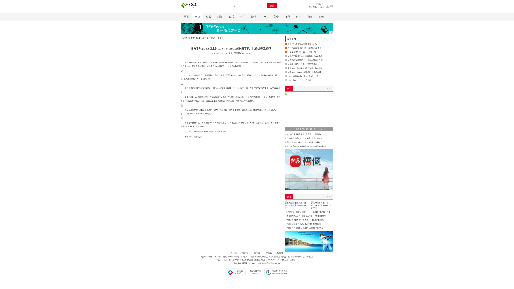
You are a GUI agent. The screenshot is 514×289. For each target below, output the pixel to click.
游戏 (253, 16)
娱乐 (231, 16)
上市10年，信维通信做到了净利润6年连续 (304, 68)
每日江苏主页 (202, 38)
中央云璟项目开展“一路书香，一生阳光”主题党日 (305, 220)
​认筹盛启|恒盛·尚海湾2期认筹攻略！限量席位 (303, 224)
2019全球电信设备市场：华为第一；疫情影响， (304, 134)
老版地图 (257, 253)
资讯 (197, 17)
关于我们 (233, 253)
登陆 (331, 6)
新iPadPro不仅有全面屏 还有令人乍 (301, 44)
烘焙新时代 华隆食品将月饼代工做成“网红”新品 (304, 228)
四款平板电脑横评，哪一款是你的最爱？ (303, 48)
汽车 (242, 16)
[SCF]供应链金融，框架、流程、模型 (302, 76)
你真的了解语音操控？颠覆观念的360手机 (304, 56)
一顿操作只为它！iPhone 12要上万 (301, 52)
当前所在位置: (188, 38)
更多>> (329, 89)
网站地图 (268, 253)
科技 (220, 16)
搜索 (272, 6)
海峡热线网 (198, 137)
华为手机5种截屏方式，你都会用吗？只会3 (304, 60)
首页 (186, 16)
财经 (208, 16)
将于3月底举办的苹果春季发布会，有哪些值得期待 (305, 146)
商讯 (287, 16)
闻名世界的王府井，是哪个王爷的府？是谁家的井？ (305, 216)
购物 (321, 16)
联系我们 (245, 253)
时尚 (298, 16)
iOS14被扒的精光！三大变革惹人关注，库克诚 (303, 138)
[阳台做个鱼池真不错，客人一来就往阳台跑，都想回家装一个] (309, 112)
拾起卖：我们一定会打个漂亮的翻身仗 (303, 64)
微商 (310, 16)
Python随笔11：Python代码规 (298, 80)
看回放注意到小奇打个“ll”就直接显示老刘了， (303, 142)
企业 (265, 16)
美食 (276, 16)
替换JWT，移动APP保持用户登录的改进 (303, 72)
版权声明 (280, 253)
